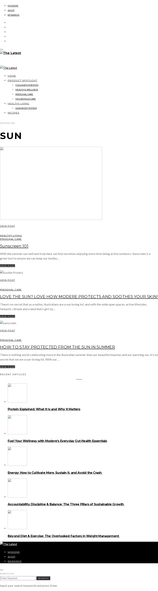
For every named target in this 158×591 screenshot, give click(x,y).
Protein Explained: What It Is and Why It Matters (44, 409)
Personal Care (24, 94)
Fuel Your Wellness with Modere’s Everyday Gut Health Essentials (57, 441)
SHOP (11, 10)
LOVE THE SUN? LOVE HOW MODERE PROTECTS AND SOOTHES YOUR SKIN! (79, 296)
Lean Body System (26, 108)
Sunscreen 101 (14, 246)
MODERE (13, 5)
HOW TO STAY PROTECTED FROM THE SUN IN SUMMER (57, 347)
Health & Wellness (26, 89)
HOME (12, 75)
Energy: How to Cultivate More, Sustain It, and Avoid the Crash (55, 473)
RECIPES (13, 112)
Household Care (25, 98)
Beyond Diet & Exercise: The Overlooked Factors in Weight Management (64, 536)
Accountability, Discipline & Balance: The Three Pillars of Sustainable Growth (66, 504)
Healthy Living (18, 103)
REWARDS (13, 14)
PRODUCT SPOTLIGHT (22, 80)
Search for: (7, 573)
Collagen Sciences (26, 85)
